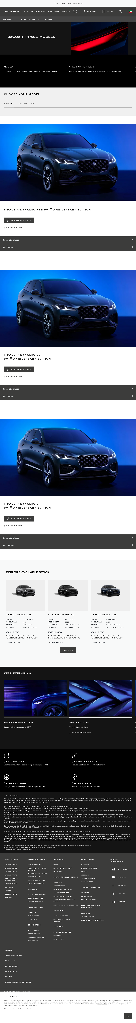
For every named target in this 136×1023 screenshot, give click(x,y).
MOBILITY (57, 865)
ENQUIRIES (58, 936)
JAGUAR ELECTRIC (88, 917)
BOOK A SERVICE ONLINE (63, 890)
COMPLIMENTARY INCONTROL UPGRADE (64, 901)
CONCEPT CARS (87, 882)
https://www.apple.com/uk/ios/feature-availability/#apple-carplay (111, 811)
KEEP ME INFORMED (35, 902)
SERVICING (58, 883)
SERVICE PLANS (59, 886)
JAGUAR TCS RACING (89, 868)
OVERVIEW (32, 913)
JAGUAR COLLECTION (36, 938)
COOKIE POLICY (11, 972)
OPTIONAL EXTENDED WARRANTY (62, 921)
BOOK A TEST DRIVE (35, 898)
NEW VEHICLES (33, 931)
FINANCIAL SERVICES (36, 884)
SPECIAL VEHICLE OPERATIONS (11, 880)
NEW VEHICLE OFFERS (36, 865)
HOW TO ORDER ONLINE (37, 895)
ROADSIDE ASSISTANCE (62, 932)
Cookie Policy (32, 1005)
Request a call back (21, 221)
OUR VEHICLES (33, 916)
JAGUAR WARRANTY (61, 916)
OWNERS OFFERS (34, 877)
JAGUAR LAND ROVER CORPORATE (18, 982)
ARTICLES (84, 872)
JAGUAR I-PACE (11, 872)
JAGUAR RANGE (11, 884)
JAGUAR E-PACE (11, 868)
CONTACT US (33, 920)
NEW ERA (8, 898)
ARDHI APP (85, 875)
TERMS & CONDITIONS (13, 956)
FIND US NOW (59, 939)
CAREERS (8, 950)
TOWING (8, 891)
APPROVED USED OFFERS (37, 874)
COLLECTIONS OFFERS (36, 880)
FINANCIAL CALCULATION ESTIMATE (37, 869)
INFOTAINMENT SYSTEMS (63, 897)
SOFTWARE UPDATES (61, 893)
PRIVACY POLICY (11, 966)
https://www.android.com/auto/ (100, 815)
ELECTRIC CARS (11, 894)
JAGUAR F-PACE (11, 865)
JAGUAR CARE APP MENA (63, 868)
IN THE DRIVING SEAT (89, 897)
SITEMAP (8, 977)
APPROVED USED (34, 934)
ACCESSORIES (33, 941)
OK (128, 1016)
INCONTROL (58, 872)
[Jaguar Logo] (11, 11)
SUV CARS (9, 887)
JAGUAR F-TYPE (11, 875)
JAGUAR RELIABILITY (89, 879)
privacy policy (102, 1004)
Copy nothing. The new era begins (68, 3)
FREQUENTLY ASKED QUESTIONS (66, 905)
